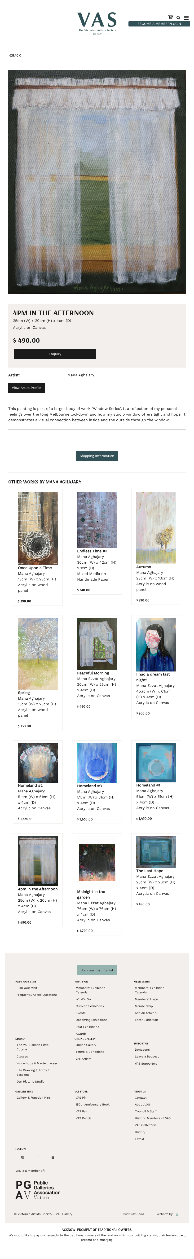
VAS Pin (81, 1097)
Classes (22, 1056)
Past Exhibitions (87, 1027)
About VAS (142, 1104)
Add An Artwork (146, 1013)
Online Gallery (86, 1045)
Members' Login (146, 999)
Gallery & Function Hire (33, 1097)
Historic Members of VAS (153, 1118)
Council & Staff (146, 1111)
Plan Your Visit (27, 988)
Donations (142, 1049)
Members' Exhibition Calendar (90, 990)
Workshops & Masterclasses (37, 1063)
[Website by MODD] (177, 1214)
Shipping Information (97, 456)
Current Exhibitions (90, 1006)
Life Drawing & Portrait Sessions (33, 1072)
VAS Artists (83, 1059)
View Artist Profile (26, 388)
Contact (140, 1097)
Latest (139, 1139)
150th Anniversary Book (93, 1104)
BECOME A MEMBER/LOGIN (159, 24)
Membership (144, 1006)
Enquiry (55, 354)
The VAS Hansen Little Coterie (32, 1047)
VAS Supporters (146, 1063)
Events (81, 1013)
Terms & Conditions (90, 1051)
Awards (81, 1033)
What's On (83, 999)
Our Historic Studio (30, 1081)
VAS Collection (145, 1125)
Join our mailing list (97, 970)
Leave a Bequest (147, 1056)
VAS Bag (81, 1111)
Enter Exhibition (146, 1020)
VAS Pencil (83, 1118)
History (140, 1132)
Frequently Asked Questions (37, 994)
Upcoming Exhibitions (91, 1020)
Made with (133, 1214)
